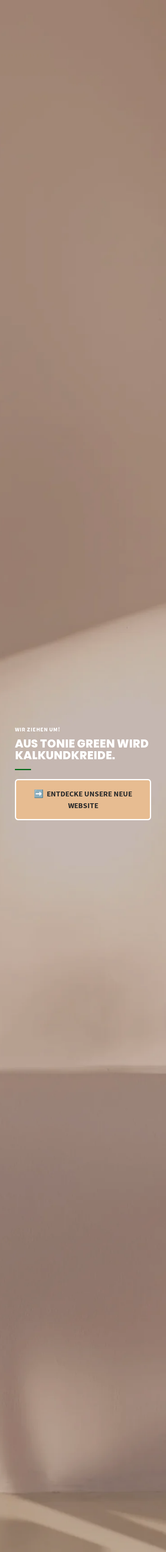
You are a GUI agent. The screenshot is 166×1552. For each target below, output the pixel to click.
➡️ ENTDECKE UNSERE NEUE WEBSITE (83, 799)
